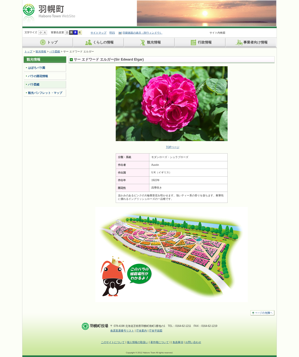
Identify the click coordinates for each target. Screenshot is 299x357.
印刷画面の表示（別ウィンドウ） (142, 32)
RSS (112, 32)
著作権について (159, 342)
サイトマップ (98, 32)
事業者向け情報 (255, 42)
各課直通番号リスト (122, 330)
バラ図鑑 (54, 51)
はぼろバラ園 (36, 67)
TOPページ (172, 147)
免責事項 (177, 342)
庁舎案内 (141, 330)
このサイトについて (113, 342)
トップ (52, 42)
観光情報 (154, 42)
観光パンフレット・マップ (45, 92)
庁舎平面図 (155, 330)
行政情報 (205, 42)
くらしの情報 (103, 42)
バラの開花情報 (38, 76)
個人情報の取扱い (137, 342)
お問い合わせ (193, 342)
